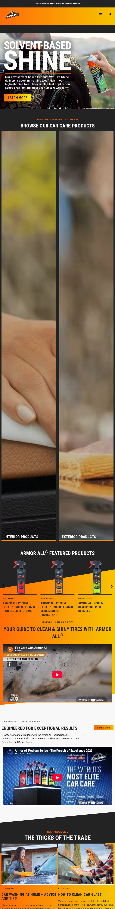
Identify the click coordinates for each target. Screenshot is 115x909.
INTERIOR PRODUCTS (21, 536)
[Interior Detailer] (20, 578)
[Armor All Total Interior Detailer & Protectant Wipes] (95, 578)
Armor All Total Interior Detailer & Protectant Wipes (91, 607)
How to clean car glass (23, 894)
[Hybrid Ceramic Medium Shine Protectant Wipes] (58, 578)
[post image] (29, 864)
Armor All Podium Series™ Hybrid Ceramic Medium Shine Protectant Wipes (57, 609)
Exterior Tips (7, 888)
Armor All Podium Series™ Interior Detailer (15, 607)
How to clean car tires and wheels (83, 896)
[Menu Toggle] (100, 14)
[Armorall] (12, 15)
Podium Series (9, 598)
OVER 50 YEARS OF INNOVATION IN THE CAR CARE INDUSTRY (57, 4)
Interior (82, 598)
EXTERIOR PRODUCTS (79, 536)
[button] (110, 14)
